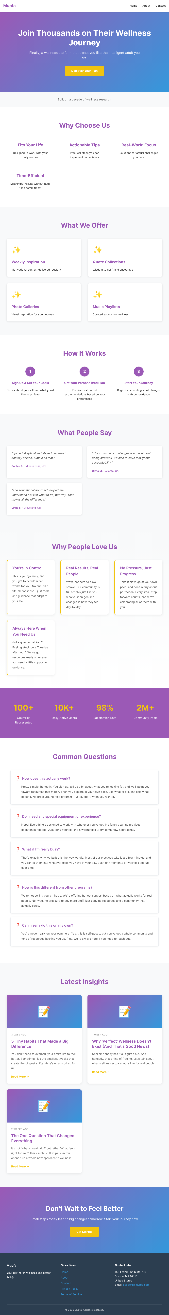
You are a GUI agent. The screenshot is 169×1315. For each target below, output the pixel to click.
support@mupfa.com (136, 1284)
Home (133, 5)
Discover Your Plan (84, 70)
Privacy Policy (69, 1288)
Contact (160, 5)
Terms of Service (71, 1294)
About (146, 5)
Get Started (84, 1231)
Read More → (20, 1076)
